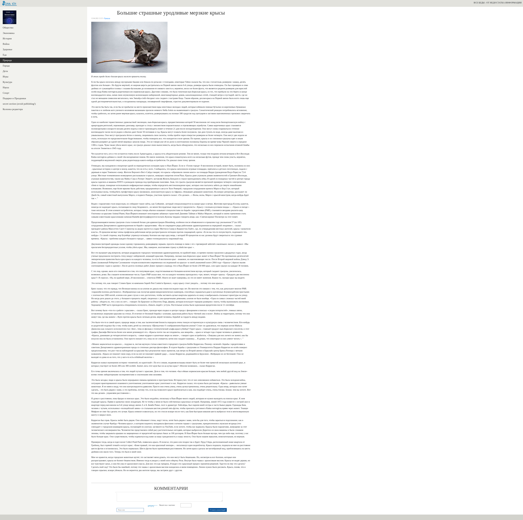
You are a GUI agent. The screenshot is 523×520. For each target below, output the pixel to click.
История (7, 38)
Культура (7, 82)
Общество (8, 27)
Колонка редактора (13, 109)
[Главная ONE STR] (9, 3)
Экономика (8, 33)
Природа (7, 60)
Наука (6, 87)
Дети (5, 71)
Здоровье (7, 49)
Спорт (6, 93)
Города (6, 65)
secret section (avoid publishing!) (19, 103)
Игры (5, 76)
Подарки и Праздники (14, 98)
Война (6, 44)
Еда (5, 54)
